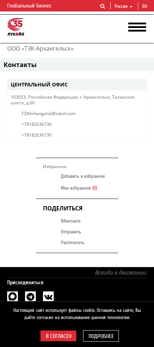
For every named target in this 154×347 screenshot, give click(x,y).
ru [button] (145, 6)
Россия (121, 6)
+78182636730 (36, 124)
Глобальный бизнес (30, 6)
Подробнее (101, 336)
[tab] (77, 84)
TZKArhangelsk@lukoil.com (48, 113)
